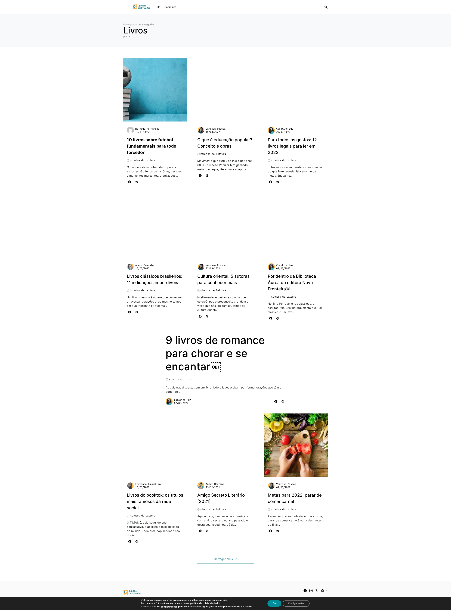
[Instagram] (311, 590)
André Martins (215, 484)
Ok (274, 603)
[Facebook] (305, 590)
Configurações (296, 603)
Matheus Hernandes (147, 128)
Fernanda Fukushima (148, 484)
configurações (169, 606)
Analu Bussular (145, 265)
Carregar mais (223, 559)
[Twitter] (317, 590)
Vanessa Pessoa (216, 128)
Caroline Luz (284, 128)
